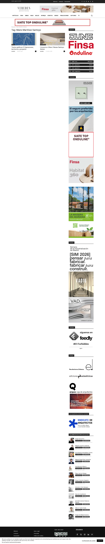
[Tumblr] (93, 1)
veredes (13, 51)
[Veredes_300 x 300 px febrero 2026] (81, 199)
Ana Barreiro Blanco (80, 466)
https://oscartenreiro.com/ (80, 483)
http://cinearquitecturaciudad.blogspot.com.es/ (83, 442)
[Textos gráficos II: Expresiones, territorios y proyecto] (23, 39)
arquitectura (43, 44)
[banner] (81, 310)
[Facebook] (82, 1)
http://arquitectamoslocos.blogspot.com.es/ (83, 456)
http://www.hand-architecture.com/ (81, 518)
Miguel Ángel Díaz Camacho (83, 459)
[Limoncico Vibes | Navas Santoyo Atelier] (52, 39)
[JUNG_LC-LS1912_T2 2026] (81, 93)
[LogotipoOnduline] (81, 53)
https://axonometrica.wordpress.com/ (82, 449)
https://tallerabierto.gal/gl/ (79, 469)
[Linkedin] (88, 1)
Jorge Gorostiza (79, 438)
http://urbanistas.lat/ (79, 511)
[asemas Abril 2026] (81, 119)
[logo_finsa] (81, 45)
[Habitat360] (81, 170)
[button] (92, 15)
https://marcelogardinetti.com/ (80, 497)
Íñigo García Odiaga (80, 473)
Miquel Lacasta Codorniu (82, 445)
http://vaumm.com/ (78, 476)
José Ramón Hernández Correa (83, 452)
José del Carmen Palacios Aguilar (82, 501)
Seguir (90, 64)
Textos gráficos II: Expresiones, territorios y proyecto (22, 48)
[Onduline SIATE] (81, 144)
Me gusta (90, 61)
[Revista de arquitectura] (23, 9)
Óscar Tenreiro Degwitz (82, 480)
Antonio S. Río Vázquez (81, 487)
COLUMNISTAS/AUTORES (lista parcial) (79, 434)
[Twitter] (84, 1)
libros (13, 44)
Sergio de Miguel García (82, 515)
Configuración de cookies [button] (89, 540)
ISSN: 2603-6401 (58, 529)
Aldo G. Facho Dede (80, 508)
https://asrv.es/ (78, 490)
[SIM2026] (81, 258)
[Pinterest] (90, 1)
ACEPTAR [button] (100, 540)
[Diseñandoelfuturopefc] (81, 225)
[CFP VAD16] (81, 284)
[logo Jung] (81, 37)
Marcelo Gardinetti (80, 494)
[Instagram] (86, 1)
